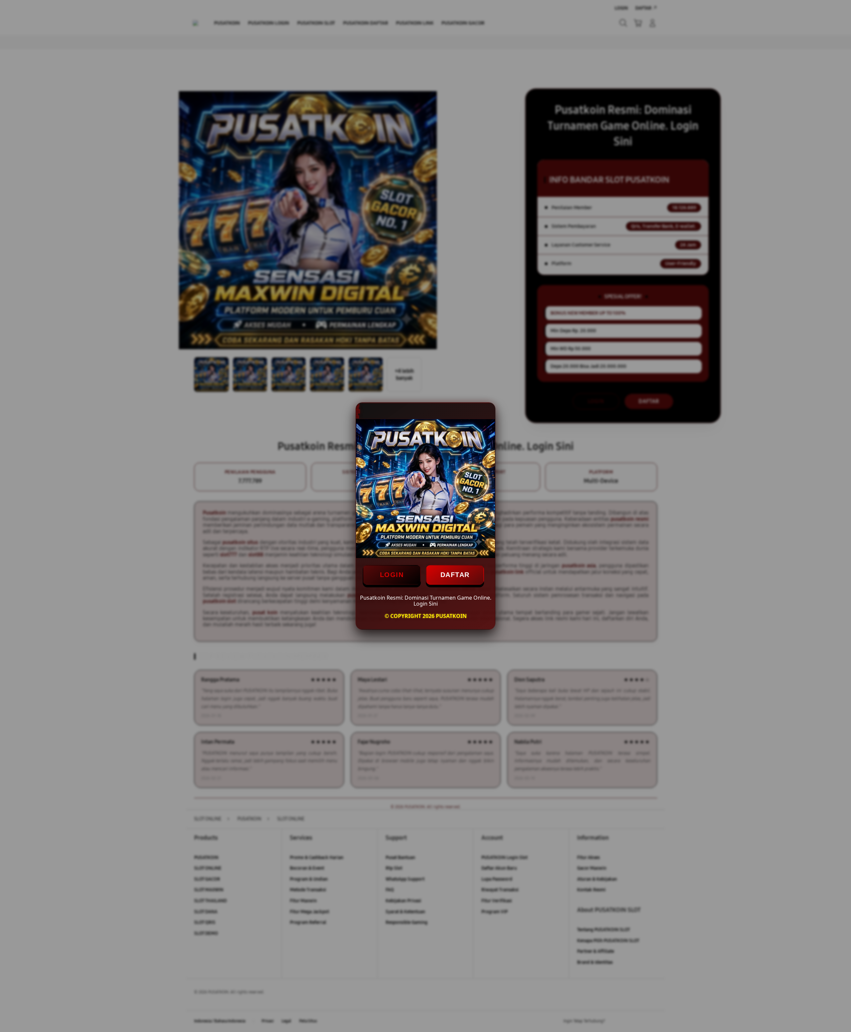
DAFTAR (455, 574)
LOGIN (392, 574)
